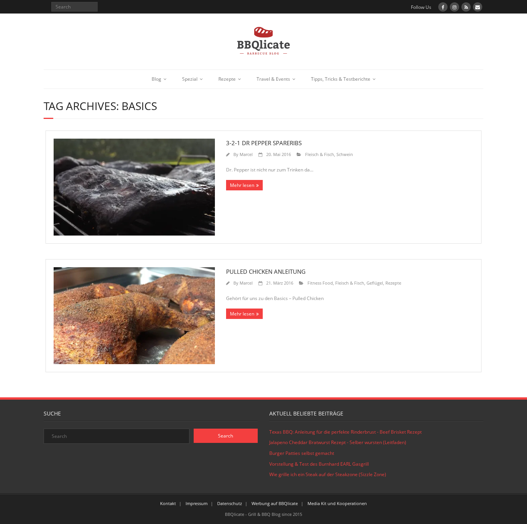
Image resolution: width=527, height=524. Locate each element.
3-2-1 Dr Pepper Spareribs (264, 143)
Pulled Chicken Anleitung (266, 271)
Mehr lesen (242, 185)
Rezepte (227, 79)
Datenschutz (229, 503)
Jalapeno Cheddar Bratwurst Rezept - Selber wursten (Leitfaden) (337, 442)
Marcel (246, 154)
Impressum (197, 503)
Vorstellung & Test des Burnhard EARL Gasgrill (319, 464)
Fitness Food (320, 283)
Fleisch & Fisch (319, 154)
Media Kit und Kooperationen (337, 503)
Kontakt (168, 503)
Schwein (344, 154)
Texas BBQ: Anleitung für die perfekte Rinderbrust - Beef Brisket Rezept (345, 432)
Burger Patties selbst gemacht (301, 453)
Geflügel (375, 283)
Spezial (190, 79)
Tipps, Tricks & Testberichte (340, 79)
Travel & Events (273, 79)
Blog (156, 79)
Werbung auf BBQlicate (275, 503)
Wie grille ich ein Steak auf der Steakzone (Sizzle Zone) (327, 474)
